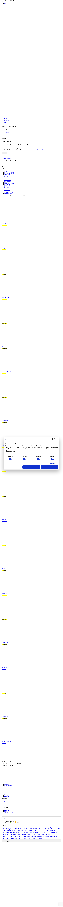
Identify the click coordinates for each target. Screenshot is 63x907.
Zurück (3, 196)
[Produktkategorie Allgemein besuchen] (12, 222)
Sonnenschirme (7, 175)
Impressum (6, 784)
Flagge (24, 830)
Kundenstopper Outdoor (46, 832)
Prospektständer (7, 182)
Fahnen (21, 830)
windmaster (40, 838)
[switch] (24, 459)
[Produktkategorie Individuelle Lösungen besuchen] (12, 740)
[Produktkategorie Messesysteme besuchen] (12, 345)
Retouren (6, 804)
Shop (5, 117)
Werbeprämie (33, 838)
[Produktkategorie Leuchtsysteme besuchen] (12, 419)
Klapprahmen (26, 832)
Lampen (17, 834)
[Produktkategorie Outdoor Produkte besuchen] (12, 296)
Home (5, 114)
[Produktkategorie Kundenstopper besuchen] (12, 394)
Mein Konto (6, 795)
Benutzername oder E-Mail (8, 126)
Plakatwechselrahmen (8, 191)
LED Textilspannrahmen (9, 173)
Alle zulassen (49, 467)
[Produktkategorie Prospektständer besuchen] (12, 518)
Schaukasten (29, 836)
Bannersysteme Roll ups (9, 183)
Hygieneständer (53, 830)
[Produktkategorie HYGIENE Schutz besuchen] (12, 641)
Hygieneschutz (44, 830)
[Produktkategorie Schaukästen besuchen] (12, 493)
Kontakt (5, 3)
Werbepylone (6, 171)
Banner (25, 828)
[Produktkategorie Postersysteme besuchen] (12, 666)
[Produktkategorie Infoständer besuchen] (12, 567)
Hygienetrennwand (8, 832)
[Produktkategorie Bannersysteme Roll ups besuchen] (12, 616)
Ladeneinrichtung (8, 834)
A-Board (3, 828)
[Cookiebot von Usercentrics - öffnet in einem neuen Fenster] (52, 439)
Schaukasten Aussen (35, 836)
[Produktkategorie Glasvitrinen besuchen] (12, 320)
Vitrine (12, 838)
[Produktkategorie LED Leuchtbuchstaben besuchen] (12, 271)
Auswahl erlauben (31, 467)
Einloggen (4, 138)
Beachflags (29, 828)
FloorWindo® (7, 185)
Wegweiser (17, 838)
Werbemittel (23, 838)
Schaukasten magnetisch (44, 836)
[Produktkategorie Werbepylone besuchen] (12, 246)
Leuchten (33, 834)
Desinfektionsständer (16, 830)
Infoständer (6, 186)
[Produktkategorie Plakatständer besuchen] (12, 592)
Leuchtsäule (38, 834)
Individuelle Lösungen (8, 193)
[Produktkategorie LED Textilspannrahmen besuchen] (12, 370)
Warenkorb (6, 796)
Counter (42, 828)
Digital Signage (7, 184)
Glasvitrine (29, 830)
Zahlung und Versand (8, 812)
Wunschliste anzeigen (7, 164)
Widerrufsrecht (7, 787)
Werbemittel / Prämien (8, 192)
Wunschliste (6, 811)
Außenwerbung (20, 828)
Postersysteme (7, 190)
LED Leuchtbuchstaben (9, 172)
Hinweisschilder (7, 181)
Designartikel (7, 830)
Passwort (4, 129)
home (5, 793)
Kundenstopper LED (37, 832)
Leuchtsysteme (7, 170)
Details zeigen (53, 463)
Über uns (6, 116)
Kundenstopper (7, 177)
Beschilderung (33, 828)
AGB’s (5, 786)
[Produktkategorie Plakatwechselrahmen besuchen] (12, 690)
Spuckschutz (53, 836)
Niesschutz (18, 836)
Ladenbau (54, 832)
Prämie (24, 836)
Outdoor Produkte (7, 180)
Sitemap (5, 805)
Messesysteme (7, 174)
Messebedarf (43, 834)
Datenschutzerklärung (41, 149)
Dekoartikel (48, 828)
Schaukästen (6, 179)
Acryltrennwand (11, 828)
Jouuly (20, 832)
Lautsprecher (25, 834)
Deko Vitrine (56, 828)
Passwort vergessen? (6, 132)
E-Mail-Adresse (6, 141)
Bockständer (38, 828)
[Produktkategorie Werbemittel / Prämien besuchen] (12, 715)
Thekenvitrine (5, 838)
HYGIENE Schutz (8, 188)
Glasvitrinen (6, 176)
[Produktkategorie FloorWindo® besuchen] (12, 542)
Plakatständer (6, 187)
